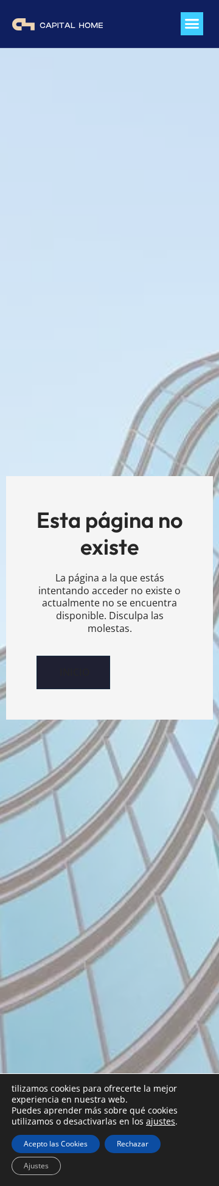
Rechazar (132, 1144)
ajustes (160, 1121)
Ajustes (36, 1165)
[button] (192, 23)
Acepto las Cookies (56, 1144)
